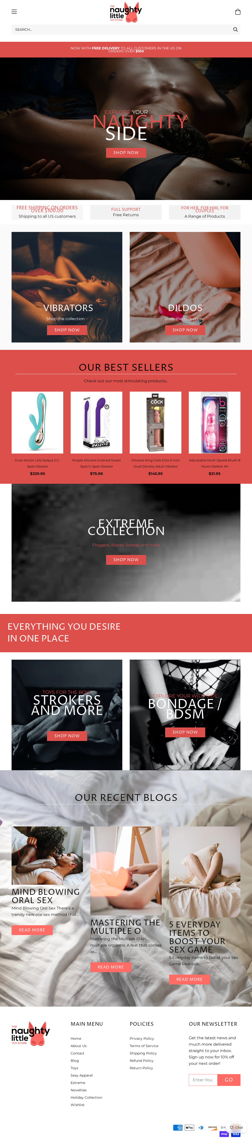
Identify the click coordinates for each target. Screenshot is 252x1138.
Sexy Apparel (82, 1075)
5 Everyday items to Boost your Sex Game (197, 938)
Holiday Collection (86, 1097)
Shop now (67, 736)
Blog (75, 1060)
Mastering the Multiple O (125, 927)
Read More (32, 930)
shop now (126, 153)
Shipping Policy (143, 1053)
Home (76, 1038)
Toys (74, 1068)
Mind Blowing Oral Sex (46, 896)
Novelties (79, 1090)
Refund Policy (142, 1060)
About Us (79, 1046)
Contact (77, 1053)
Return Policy (141, 1068)
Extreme (78, 1083)
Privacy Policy (142, 1038)
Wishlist (78, 1105)
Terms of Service (144, 1046)
